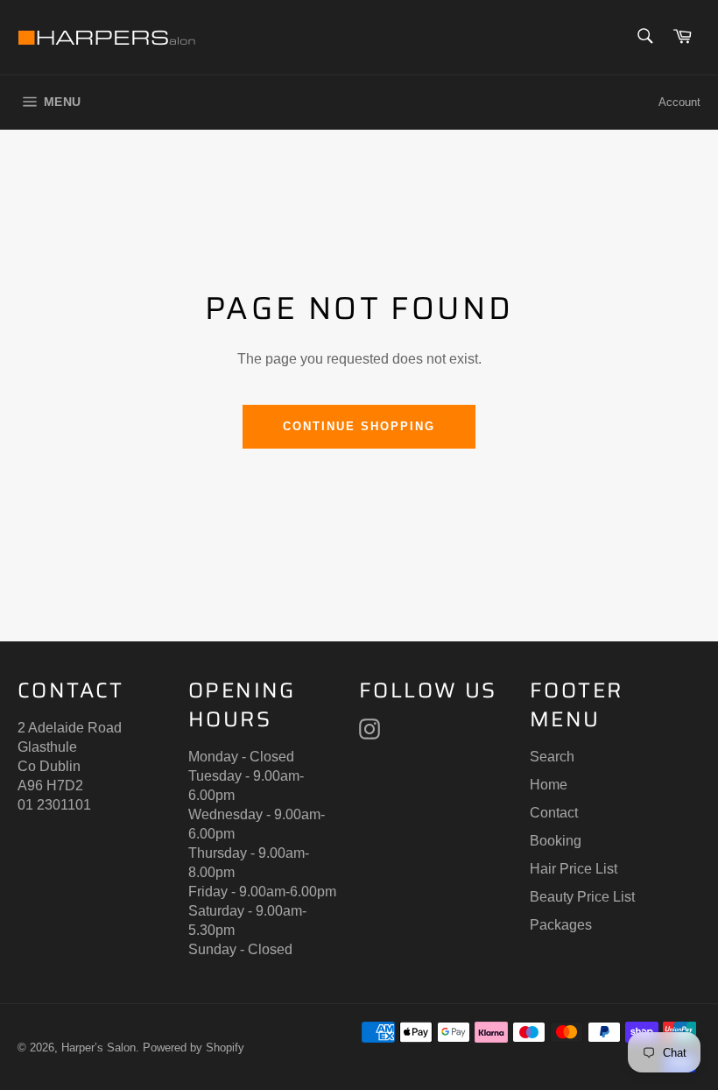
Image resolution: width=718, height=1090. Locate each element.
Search (552, 756)
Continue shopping (358, 426)
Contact (554, 812)
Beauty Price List (582, 896)
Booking (555, 840)
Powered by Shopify (193, 1047)
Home (548, 784)
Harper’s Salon (98, 1047)
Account (679, 102)
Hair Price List (573, 868)
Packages (561, 924)
